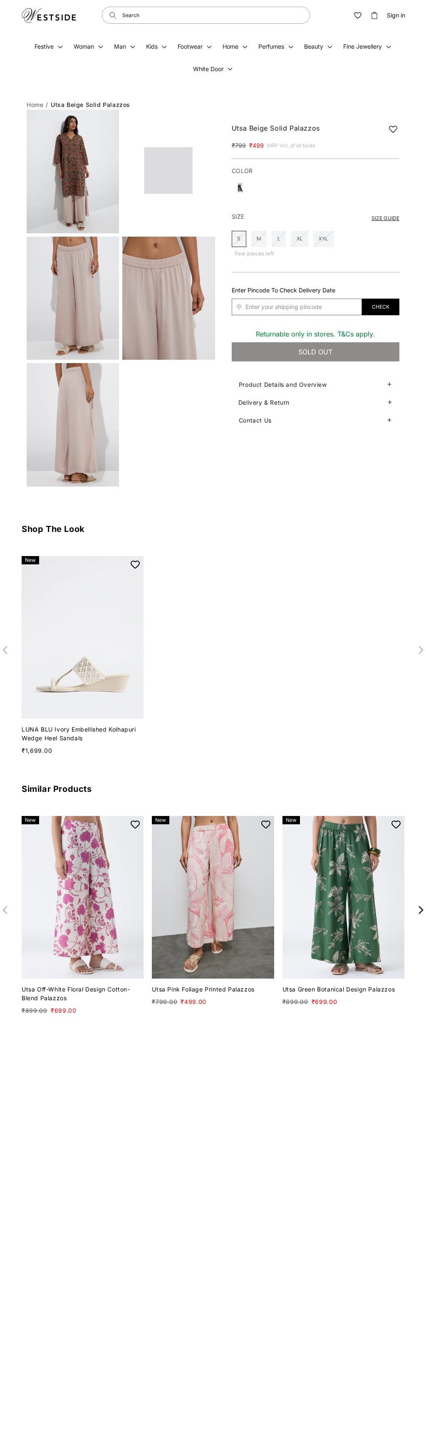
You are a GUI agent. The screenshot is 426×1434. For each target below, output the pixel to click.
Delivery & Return (264, 402)
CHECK (380, 307)
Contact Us (255, 420)
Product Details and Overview (283, 384)
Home (35, 104)
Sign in (396, 15)
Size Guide (385, 218)
